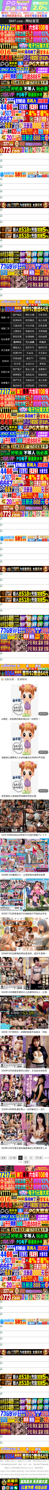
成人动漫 (42, 320)
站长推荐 (5, 339)
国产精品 (17, 315)
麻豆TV (30, 358)
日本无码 (42, 315)
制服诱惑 (42, 375)
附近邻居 (17, 336)
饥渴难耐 (30, 336)
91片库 (17, 364)
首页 (3, 1158)
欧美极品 (30, 320)
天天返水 (42, 353)
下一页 (39, 1158)
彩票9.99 (17, 353)
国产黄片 (17, 369)
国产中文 (17, 380)
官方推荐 (5, 350)
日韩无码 (42, 385)
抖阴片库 (5, 372)
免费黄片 (42, 369)
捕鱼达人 (17, 347)
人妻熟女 (17, 331)
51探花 (42, 358)
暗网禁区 (17, 375)
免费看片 (5, 383)
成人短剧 (42, 380)
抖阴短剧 (30, 385)
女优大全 (30, 364)
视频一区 (5, 317)
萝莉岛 (42, 364)
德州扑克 (42, 347)
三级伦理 (17, 326)
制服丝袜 (30, 331)
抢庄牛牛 (30, 347)
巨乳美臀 (42, 326)
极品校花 (17, 385)
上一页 (13, 1158)
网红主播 (30, 315)
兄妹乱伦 (30, 380)
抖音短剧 (17, 358)
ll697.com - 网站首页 (24, 21)
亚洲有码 (17, 320)
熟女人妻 (30, 369)
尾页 (26, 1162)
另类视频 (42, 331)
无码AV (5, 361)
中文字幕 (30, 326)
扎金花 (30, 353)
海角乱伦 (30, 375)
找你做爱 (42, 336)
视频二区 (5, 328)
